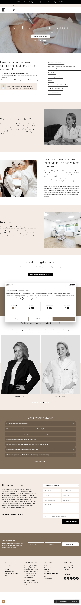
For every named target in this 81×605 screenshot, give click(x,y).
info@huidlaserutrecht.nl (70, 573)
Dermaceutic (47, 568)
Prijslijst (7, 568)
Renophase (47, 569)
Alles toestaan (64, 319)
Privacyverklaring (9, 571)
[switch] (31, 308)
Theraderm (47, 571)
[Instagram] (68, 578)
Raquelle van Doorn (61, 396)
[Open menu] (14, 10)
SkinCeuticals (47, 566)
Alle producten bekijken (51, 573)
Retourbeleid (47, 577)
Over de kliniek (9, 566)
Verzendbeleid (48, 578)
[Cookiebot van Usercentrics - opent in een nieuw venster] (68, 285)
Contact (7, 575)
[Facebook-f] (71, 578)
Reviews (7, 569)
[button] (32, 402)
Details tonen (68, 314)
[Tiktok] (74, 578)
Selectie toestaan (40, 319)
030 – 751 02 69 (68, 575)
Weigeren (17, 319)
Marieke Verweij (20, 396)
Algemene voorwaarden (11, 573)
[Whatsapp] (65, 578)
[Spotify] (77, 578)
